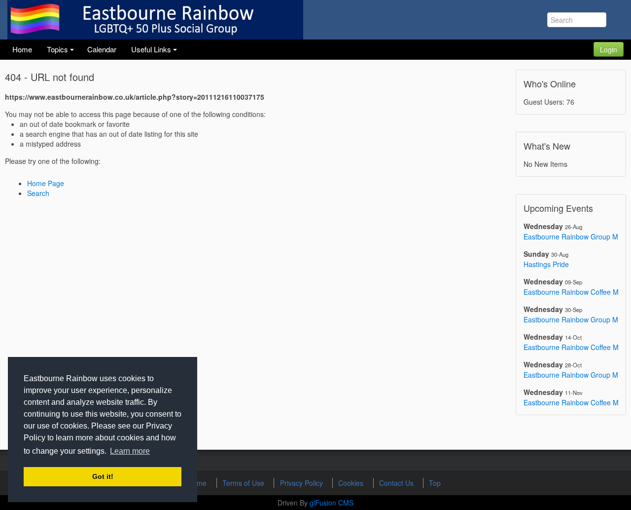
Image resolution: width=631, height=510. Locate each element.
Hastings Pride (546, 264)
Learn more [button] (130, 451)
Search (38, 193)
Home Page (45, 183)
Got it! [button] (102, 476)
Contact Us (397, 483)
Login (608, 49)
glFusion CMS (331, 503)
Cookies (351, 483)
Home (198, 483)
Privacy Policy (302, 483)
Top (435, 483)
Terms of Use (244, 483)
